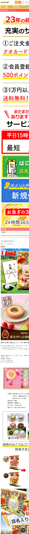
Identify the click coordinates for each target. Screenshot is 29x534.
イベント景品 (11, 9)
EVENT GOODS (4, 9)
